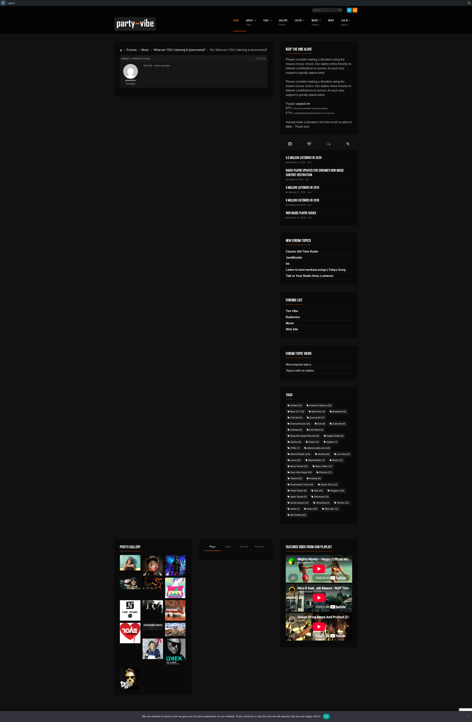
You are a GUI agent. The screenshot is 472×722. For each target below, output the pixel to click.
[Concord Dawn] (153, 627)
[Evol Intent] (130, 633)
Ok (326, 716)
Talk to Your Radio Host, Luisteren (310, 275)
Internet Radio (300, 454)
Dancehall (317, 417)
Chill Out (296, 417)
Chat (266, 20)
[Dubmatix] (130, 679)
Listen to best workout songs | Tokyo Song (316, 269)
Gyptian (331, 442)
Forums (132, 49)
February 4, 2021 (296, 162)
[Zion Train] (153, 583)
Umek (294, 509)
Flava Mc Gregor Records (304, 436)
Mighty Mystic (316, 460)
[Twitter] (349, 10)
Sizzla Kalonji (299, 503)
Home (236, 20)
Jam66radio (294, 257)
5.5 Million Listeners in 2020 (304, 157)
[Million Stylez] (130, 583)
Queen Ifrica (329, 484)
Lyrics (295, 460)
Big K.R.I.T (297, 411)
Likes (228, 546)
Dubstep (296, 430)
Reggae (337, 490)
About (249, 22)
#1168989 (261, 58)
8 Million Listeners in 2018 (302, 200)
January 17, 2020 (297, 192)
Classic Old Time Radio (302, 251)
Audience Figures (320, 405)
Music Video (323, 466)
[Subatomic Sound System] (175, 565)
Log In (344, 22)
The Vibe (292, 311)
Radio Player (298, 490)
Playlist (296, 478)
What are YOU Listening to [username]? (179, 49)
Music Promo (299, 466)
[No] (467, 716)
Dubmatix (338, 423)
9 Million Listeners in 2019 (302, 187)
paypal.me (303, 103)
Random (260, 546)
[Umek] (175, 652)
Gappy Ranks (335, 436)
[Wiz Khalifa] (153, 649)
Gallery (283, 22)
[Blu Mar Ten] (153, 607)
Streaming (322, 503)
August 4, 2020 (295, 179)
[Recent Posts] (290, 144)
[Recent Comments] (328, 144)
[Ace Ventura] (175, 630)
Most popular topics (298, 364)
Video (312, 509)
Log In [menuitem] (11, 2)
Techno (343, 503)
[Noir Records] (130, 610)
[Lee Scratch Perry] (153, 565)
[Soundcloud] (355, 10)
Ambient (296, 405)
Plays (212, 546)
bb (287, 263)
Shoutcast (321, 496)
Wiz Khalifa (298, 515)
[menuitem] (3, 3)
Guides (313, 442)
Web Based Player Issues (301, 213)
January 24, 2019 (297, 205)
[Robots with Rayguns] (175, 588)
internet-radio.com (318, 448)
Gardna (295, 442)
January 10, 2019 (297, 217)
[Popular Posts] (309, 144)
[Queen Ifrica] (130, 562)
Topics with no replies (300, 370)
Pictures (325, 472)
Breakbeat (339, 411)
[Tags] (348, 144)
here (289, 126)
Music (145, 49)
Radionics (293, 317)
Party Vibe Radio (301, 472)
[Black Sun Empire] (175, 610)
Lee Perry (343, 454)
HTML (295, 448)
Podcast (315, 478)
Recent (244, 546)
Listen (298, 20)
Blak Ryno (318, 411)
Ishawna (323, 454)
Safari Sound (298, 496)
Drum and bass (300, 423)
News (331, 20)
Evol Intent (316, 430)
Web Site (292, 329)
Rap (318, 490)
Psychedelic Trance (301, 484)
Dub (321, 423)
